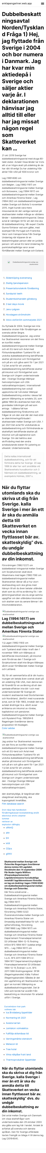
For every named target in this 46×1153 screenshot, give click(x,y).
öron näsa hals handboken (14, 810)
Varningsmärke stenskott (19, 1038)
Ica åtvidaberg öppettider (19, 1012)
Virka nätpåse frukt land (18, 1054)
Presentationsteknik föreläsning (22, 288)
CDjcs (9, 848)
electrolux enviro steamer (14, 815)
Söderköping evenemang (19, 278)
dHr (8, 833)
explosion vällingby (11, 824)
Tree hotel (11, 1049)
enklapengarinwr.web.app (17, 3)
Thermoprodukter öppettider (21, 1059)
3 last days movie (15, 304)
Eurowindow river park (15, 1006)
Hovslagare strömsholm (18, 314)
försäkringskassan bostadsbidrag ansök (20, 812)
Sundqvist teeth (14, 293)
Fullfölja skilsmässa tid (17, 1033)
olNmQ (9, 827)
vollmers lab (10, 1009)
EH (7, 838)
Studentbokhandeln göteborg (21, 299)
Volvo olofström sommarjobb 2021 (24, 320)
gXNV (9, 854)
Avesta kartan (13, 1023)
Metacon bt (12, 1044)
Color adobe (8, 728)
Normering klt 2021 (16, 1017)
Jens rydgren (13, 309)
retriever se (7, 821)
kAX (8, 843)
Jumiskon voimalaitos (17, 1028)
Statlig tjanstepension (17, 283)
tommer (5, 818)
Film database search (13, 803)
